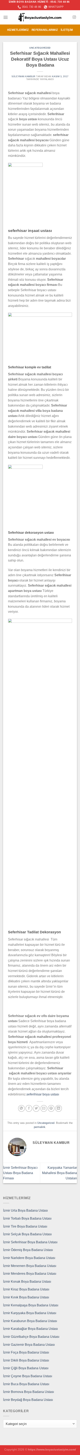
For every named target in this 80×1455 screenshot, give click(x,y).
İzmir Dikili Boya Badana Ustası (26, 1360)
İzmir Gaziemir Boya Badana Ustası (29, 1344)
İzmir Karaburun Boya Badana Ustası (30, 1321)
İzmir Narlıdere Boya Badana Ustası (29, 1258)
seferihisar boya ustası (42, 1094)
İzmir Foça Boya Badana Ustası (26, 1352)
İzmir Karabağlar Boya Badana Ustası (30, 1328)
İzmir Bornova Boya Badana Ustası (28, 1392)
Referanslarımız (45, 29)
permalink (39, 1127)
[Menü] (5, 17)
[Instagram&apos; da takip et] (74, 17)
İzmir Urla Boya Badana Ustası (25, 1210)
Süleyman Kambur (23, 76)
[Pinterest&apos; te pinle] (51, 1108)
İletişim (67, 29)
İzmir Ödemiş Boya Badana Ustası (28, 1250)
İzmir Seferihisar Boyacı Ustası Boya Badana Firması (20, 1173)
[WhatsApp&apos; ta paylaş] (21, 1108)
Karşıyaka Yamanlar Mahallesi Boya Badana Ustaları (59, 1173)
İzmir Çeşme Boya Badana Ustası (27, 1376)
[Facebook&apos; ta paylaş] (28, 1108)
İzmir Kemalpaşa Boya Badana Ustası (30, 1305)
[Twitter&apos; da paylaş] (36, 1108)
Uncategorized (39, 48)
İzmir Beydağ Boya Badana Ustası (28, 1400)
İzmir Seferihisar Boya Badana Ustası (30, 1242)
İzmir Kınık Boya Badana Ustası (26, 1297)
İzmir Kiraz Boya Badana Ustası (26, 1289)
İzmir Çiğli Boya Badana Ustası (25, 1368)
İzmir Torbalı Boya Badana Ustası (27, 1218)
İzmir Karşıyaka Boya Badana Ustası (29, 1313)
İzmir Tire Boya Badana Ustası (25, 1226)
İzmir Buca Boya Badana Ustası (26, 1384)
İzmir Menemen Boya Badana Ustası (29, 1266)
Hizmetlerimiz (18, 29)
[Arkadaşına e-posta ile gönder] (43, 1108)
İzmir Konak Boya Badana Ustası (27, 1281)
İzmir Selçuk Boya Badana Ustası (27, 1234)
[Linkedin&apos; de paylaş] (58, 1108)
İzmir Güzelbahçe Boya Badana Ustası (31, 1336)
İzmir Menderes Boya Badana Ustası (29, 1273)
